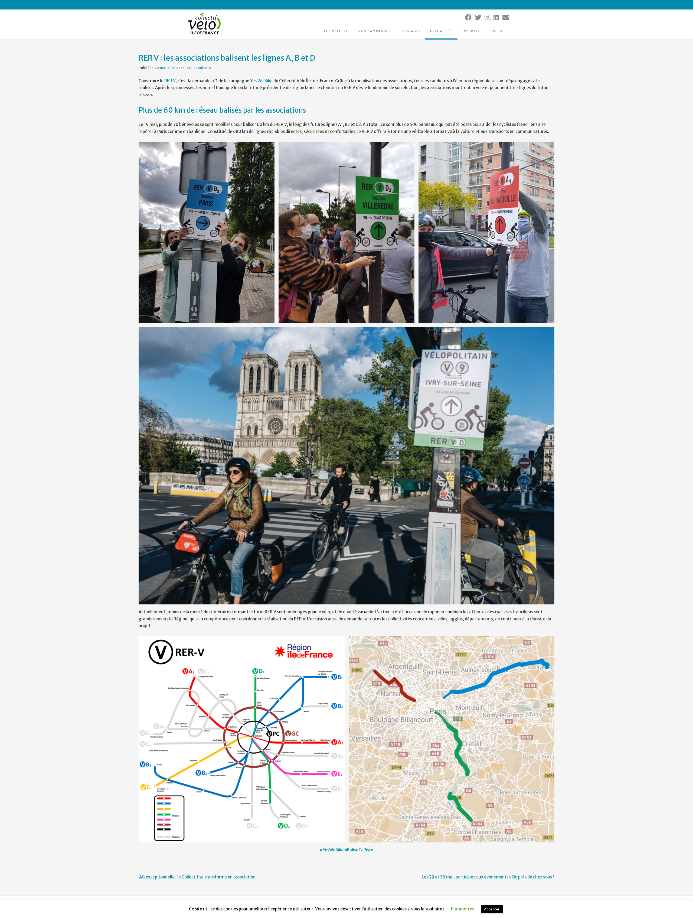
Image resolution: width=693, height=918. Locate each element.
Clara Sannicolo (197, 68)
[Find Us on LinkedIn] (496, 17)
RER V (169, 80)
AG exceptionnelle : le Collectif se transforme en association (197, 877)
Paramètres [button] (462, 909)
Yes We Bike (261, 80)
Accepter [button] (491, 909)
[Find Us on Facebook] (468, 17)
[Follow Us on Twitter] (478, 17)
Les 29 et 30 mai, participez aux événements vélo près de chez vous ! (488, 877)
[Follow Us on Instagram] (487, 17)
